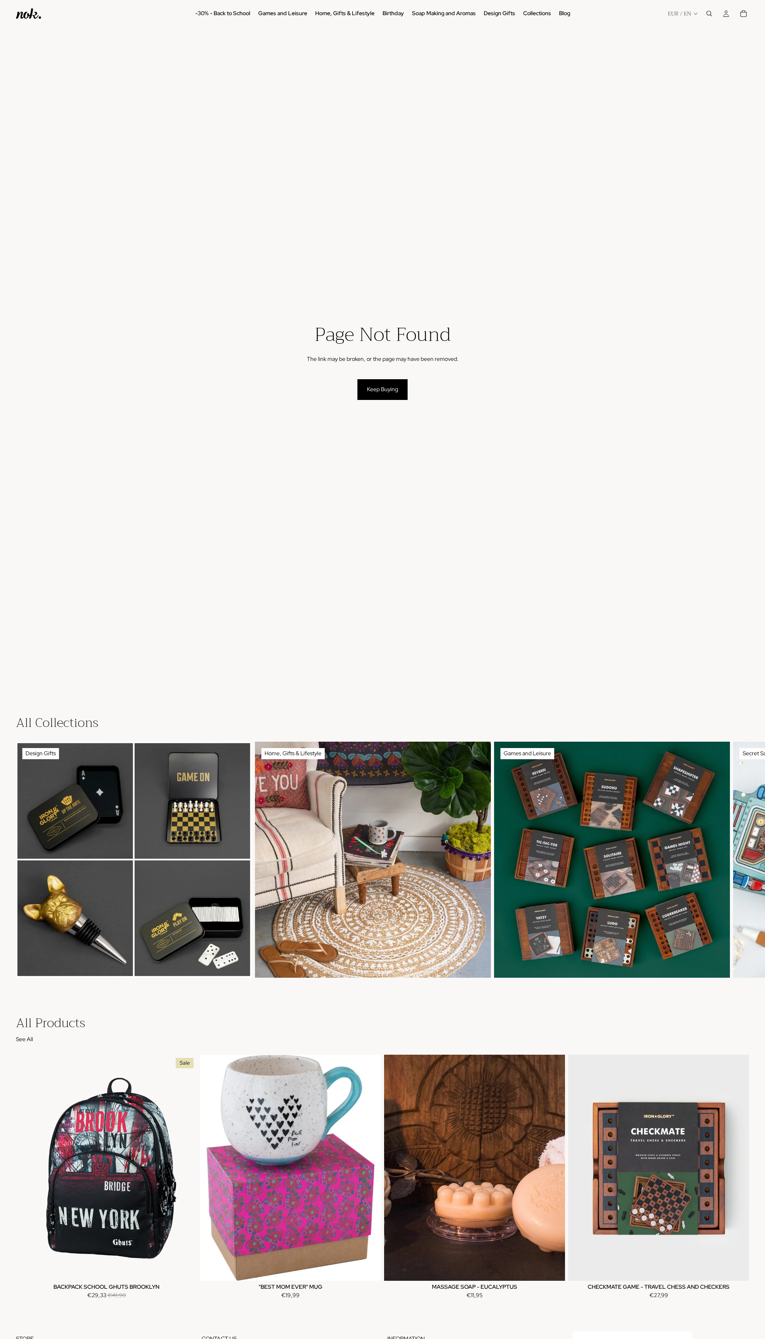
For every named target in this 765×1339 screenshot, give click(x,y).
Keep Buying (382, 389)
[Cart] (743, 13)
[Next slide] (740, 859)
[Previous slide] (396, 1167)
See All (24, 1039)
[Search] (709, 13)
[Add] (184, 1268)
